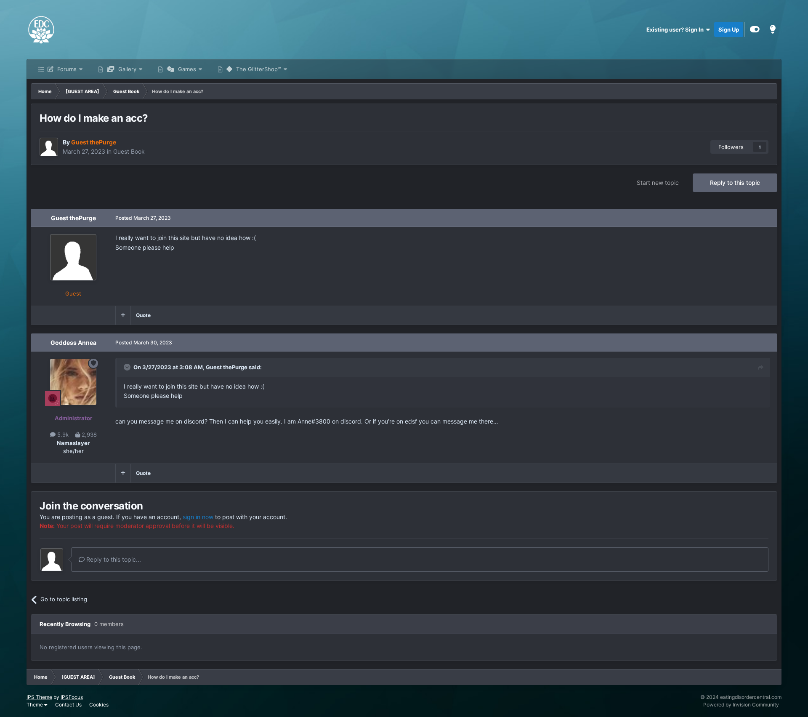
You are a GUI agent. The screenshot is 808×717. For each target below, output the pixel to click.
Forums (67, 69)
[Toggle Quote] (128, 367)
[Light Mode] (772, 29)
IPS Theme (39, 697)
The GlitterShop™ (259, 69)
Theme (35, 704)
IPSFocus (72, 697)
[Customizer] (755, 29)
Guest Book (129, 151)
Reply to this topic (735, 182)
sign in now (198, 516)
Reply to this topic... (113, 559)
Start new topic (658, 182)
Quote (143, 315)
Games (188, 69)
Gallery (128, 69)
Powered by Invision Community (741, 704)
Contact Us (68, 704)
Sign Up (728, 29)
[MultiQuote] (123, 315)
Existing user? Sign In (676, 29)
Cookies (99, 704)
